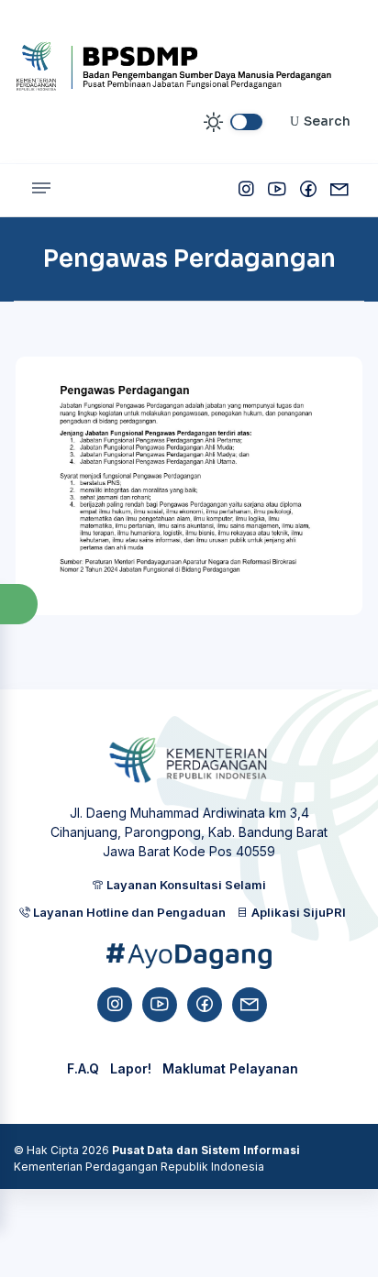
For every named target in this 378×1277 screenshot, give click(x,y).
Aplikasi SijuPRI (297, 912)
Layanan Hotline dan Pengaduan (128, 912)
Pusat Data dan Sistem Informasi (206, 1150)
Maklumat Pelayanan (230, 1068)
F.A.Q (83, 1068)
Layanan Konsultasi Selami (185, 884)
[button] (19, 604)
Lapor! (130, 1068)
